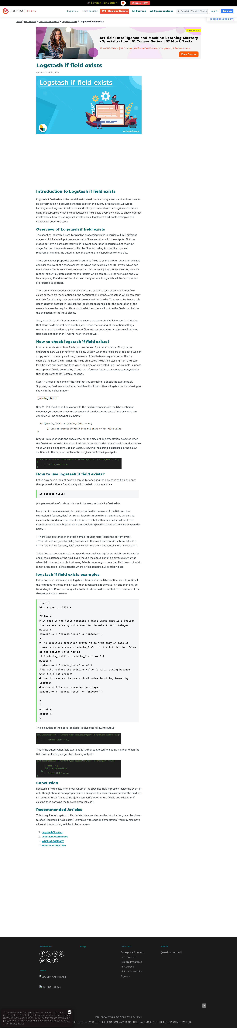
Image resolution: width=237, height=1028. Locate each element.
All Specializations (161, 11)
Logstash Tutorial (69, 21)
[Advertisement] (174, 103)
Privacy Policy (17, 1023)
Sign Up (227, 11)
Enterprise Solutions (133, 952)
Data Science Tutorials (49, 21)
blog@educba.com (222, 18)
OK (69, 1012)
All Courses (139, 11)
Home (19, 21)
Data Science (30, 21)
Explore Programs (131, 962)
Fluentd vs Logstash (54, 845)
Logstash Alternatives (55, 836)
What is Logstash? (53, 841)
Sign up (125, 976)
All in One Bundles (132, 971)
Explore (71, 11)
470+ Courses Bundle (114, 11)
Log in (214, 11)
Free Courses (90, 11)
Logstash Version (52, 832)
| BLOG (30, 11)
